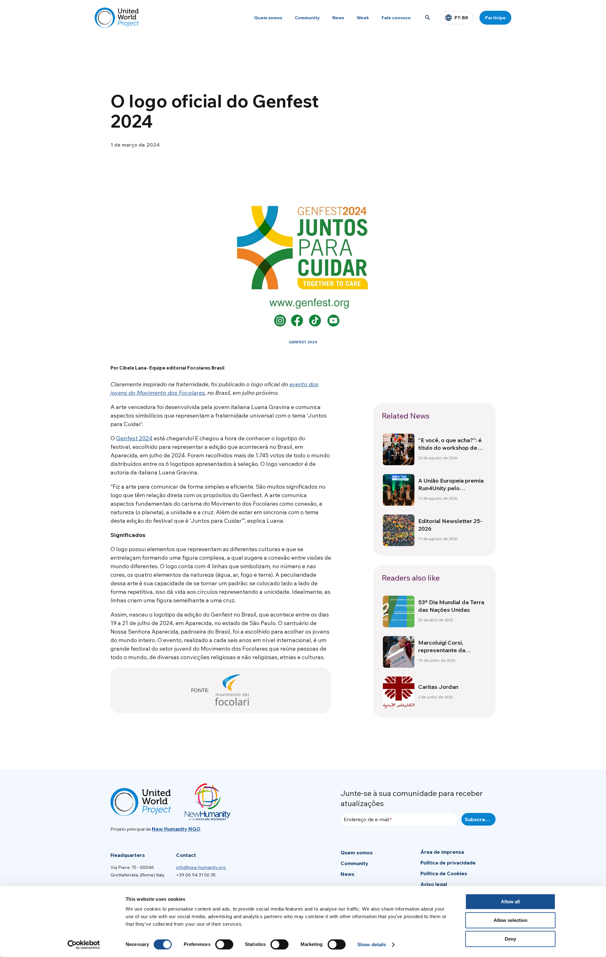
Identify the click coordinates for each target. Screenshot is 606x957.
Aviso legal (433, 884)
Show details (371, 944)
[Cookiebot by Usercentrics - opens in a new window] (83, 944)
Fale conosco (396, 18)
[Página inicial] (117, 18)
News (338, 18)
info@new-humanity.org (201, 867)
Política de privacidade (448, 862)
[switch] (224, 944)
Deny (510, 939)
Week (363, 18)
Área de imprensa (442, 852)
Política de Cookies (443, 873)
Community (307, 18)
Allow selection (510, 920)
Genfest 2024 (134, 438)
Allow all (510, 901)
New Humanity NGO (176, 829)
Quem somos (268, 18)
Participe (495, 18)
